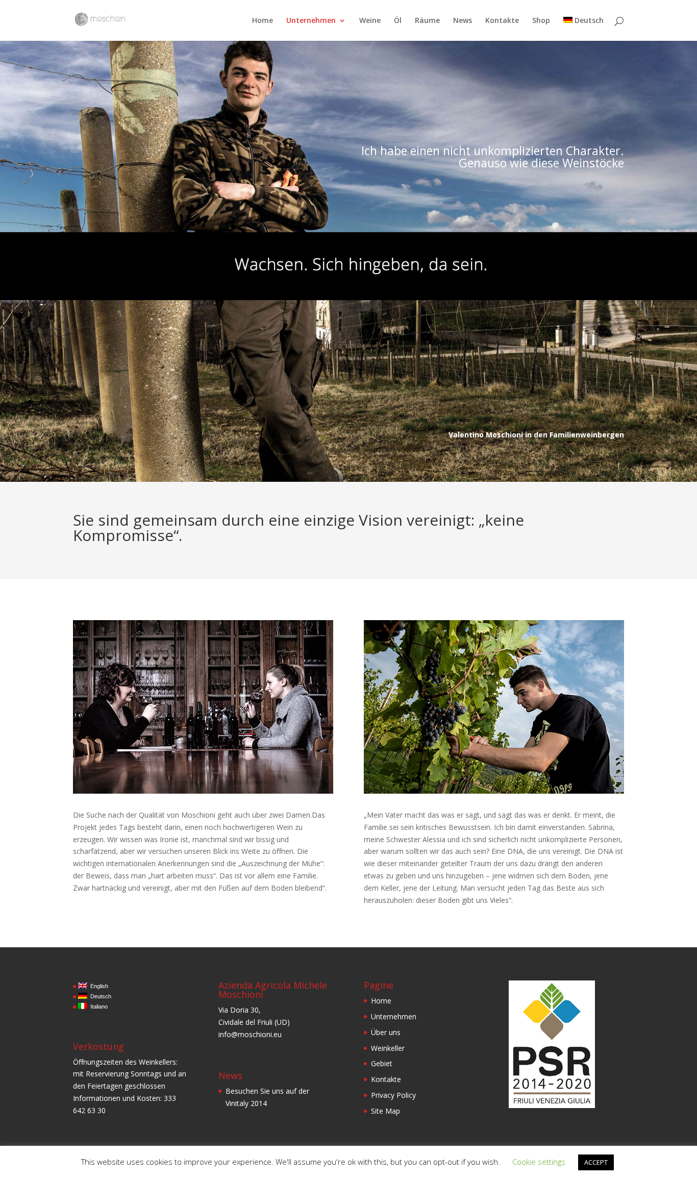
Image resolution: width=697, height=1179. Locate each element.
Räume (427, 21)
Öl (398, 21)
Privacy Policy (393, 1095)
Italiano (97, 1006)
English (97, 986)
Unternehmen (311, 21)
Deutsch (589, 21)
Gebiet (381, 1063)
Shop (541, 21)
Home (262, 21)
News (462, 21)
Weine (370, 21)
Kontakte (502, 21)
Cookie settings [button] (538, 1162)
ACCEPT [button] (596, 1162)
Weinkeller (388, 1048)
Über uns (386, 1032)
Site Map (385, 1111)
